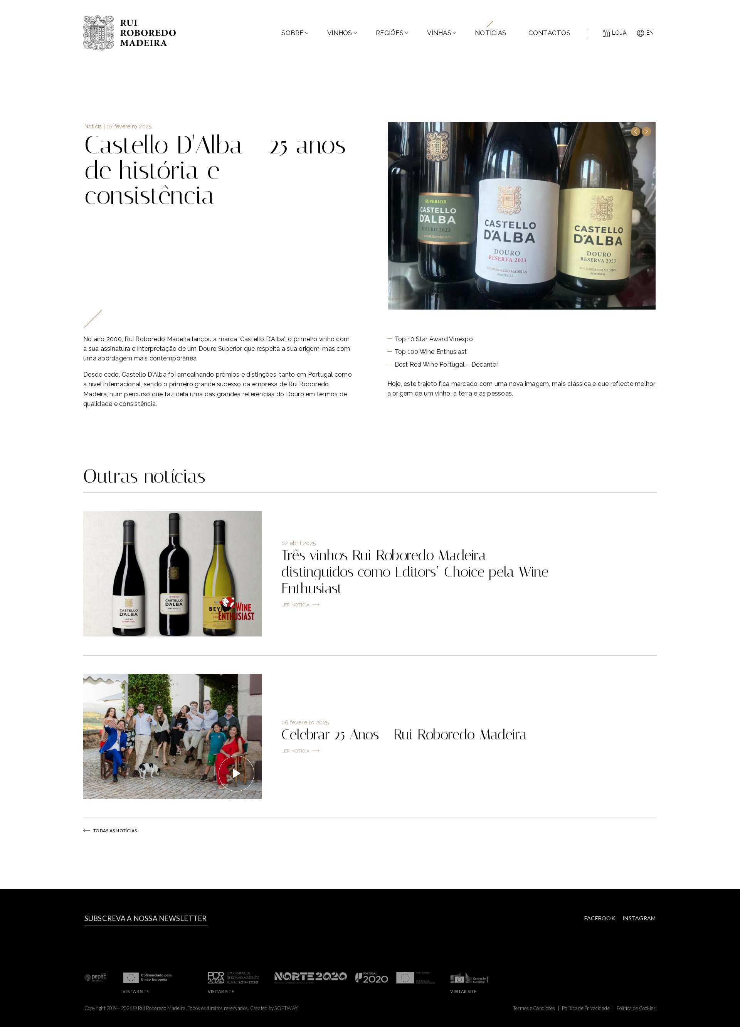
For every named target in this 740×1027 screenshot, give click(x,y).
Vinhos (339, 33)
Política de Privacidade (586, 1008)
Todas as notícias (115, 830)
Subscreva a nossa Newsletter (145, 918)
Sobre (292, 33)
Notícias (490, 33)
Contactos (549, 33)
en (650, 33)
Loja (619, 33)
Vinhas (439, 33)
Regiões (390, 33)
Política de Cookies (636, 1008)
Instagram (639, 918)
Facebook (599, 918)
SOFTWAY (286, 1008)
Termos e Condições (534, 1008)
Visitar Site (136, 991)
